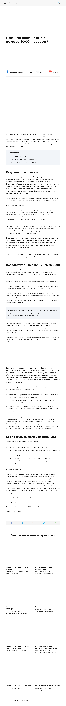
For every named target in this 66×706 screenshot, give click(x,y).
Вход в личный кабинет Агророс (18, 646)
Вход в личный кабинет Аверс (46, 607)
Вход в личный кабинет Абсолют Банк (44, 568)
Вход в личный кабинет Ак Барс (18, 686)
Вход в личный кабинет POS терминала (17, 568)
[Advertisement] (33, 20)
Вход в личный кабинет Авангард (15, 608)
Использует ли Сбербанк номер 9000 (24, 159)
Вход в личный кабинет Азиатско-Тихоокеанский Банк (46, 647)
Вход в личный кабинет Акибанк (47, 686)
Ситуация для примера (19, 156)
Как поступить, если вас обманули (23, 162)
